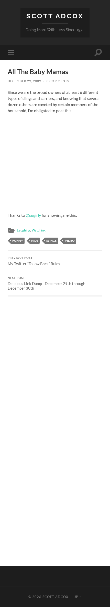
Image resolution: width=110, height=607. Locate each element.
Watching (39, 230)
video (70, 240)
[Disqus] (55, 360)
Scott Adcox (55, 16)
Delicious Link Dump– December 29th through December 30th (46, 283)
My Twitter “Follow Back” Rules (34, 261)
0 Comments (58, 81)
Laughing (23, 230)
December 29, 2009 (24, 81)
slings (51, 240)
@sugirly (33, 215)
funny (17, 240)
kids (34, 240)
